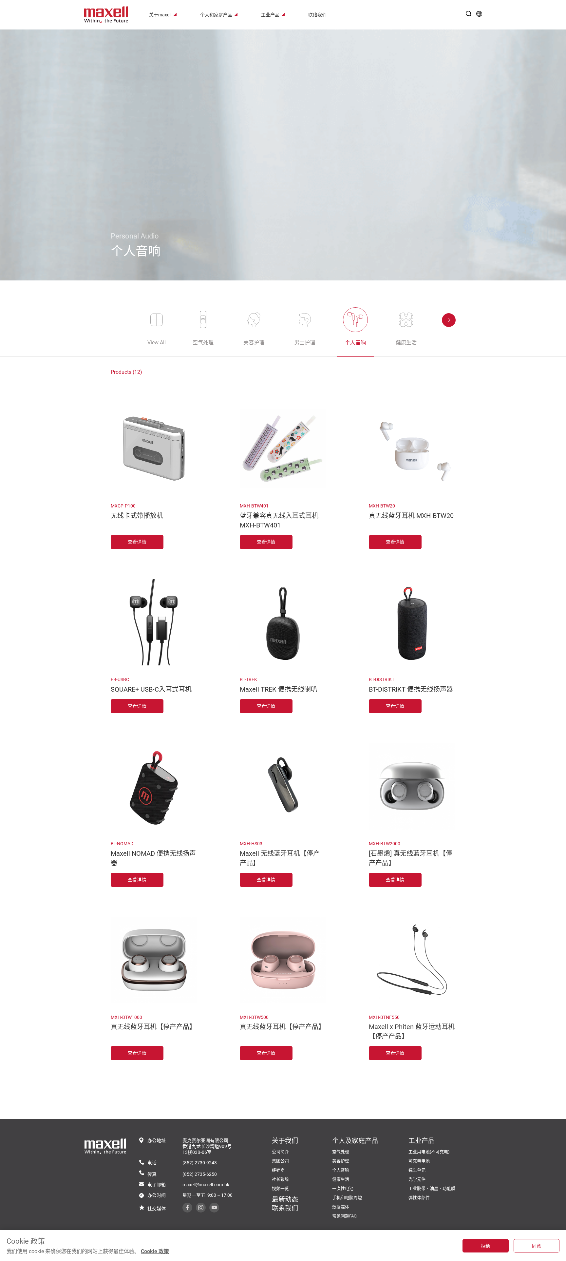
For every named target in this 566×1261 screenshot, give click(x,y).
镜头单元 (416, 1170)
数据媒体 (340, 1206)
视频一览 (280, 1188)
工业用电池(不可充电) (429, 1151)
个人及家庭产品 (355, 1141)
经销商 (278, 1170)
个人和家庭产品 (216, 14)
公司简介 (280, 1151)
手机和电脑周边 (347, 1197)
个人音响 (340, 1170)
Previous (117, 320)
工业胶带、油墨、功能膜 (431, 1188)
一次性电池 (342, 1188)
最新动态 (285, 1199)
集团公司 (280, 1160)
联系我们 (285, 1208)
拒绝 (485, 1246)
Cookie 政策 (155, 1251)
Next (449, 320)
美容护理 (340, 1160)
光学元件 (416, 1179)
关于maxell (160, 14)
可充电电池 (419, 1160)
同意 (536, 1246)
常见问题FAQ (344, 1215)
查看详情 (137, 542)
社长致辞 (280, 1179)
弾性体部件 (419, 1197)
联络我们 (317, 14)
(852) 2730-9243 (199, 1162)
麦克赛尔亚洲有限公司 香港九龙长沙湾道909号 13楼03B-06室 (207, 1146)
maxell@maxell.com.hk (205, 1184)
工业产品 (270, 14)
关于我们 (285, 1141)
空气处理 (340, 1151)
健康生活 (340, 1179)
